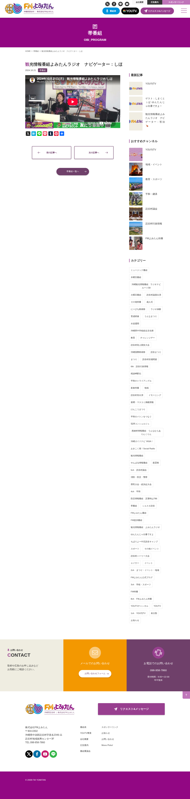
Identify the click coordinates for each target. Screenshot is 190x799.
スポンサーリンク (176, 2)
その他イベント (151, 549)
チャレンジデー (147, 338)
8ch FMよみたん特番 (141, 599)
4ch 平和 (135, 491)
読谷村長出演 (137, 395)
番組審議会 (85, 751)
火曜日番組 (136, 295)
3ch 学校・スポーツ (141, 584)
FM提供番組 (136, 520)
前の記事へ (51, 152)
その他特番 (136, 302)
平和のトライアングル (141, 381)
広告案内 (155, 2)
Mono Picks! (107, 745)
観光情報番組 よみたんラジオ (145, 527)
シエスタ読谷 (148, 506)
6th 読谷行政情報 (139, 366)
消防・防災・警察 (139, 477)
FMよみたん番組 (138, 513)
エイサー (135, 563)
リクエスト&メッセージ (159, 11)
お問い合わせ (108, 739)
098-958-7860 (158, 670)
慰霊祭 (156, 463)
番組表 (113, 11)
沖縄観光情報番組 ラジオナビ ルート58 (147, 286)
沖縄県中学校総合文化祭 (142, 330)
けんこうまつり (138, 409)
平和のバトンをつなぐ (141, 416)
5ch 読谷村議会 (139, 470)
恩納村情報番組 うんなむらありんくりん (146, 432)
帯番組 (42, 70)
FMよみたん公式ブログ (142, 577)
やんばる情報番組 (139, 463)
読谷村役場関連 (149, 359)
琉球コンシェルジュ (140, 424)
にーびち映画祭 (138, 309)
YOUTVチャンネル (139, 606)
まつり (134, 359)
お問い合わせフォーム (95, 673)
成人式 (150, 302)
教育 (133, 338)
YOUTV (157, 606)
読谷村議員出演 (154, 295)
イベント (148, 563)
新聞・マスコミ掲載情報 (142, 402)
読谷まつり (156, 352)
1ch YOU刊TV (138, 613)
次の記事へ (94, 152)
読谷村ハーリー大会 (140, 556)
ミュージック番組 (139, 270)
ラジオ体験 (156, 309)
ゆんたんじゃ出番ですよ (142, 534)
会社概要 (140, 2)
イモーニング (155, 395)
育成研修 (135, 316)
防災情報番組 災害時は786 (144, 498)
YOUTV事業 (85, 733)
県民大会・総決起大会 (141, 484)
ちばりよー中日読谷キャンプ (144, 541)
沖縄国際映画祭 (138, 352)
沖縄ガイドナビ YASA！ (142, 441)
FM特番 (134, 591)
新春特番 (135, 388)
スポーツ (135, 549)
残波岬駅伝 (136, 373)
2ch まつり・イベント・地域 (145, 570)
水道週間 (135, 323)
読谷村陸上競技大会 (140, 345)
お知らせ (135, 620)
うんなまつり (150, 316)
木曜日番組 (136, 277)
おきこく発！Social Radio (143, 448)
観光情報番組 (137, 455)
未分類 (154, 613)
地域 (146, 388)
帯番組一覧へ (72, 171)
